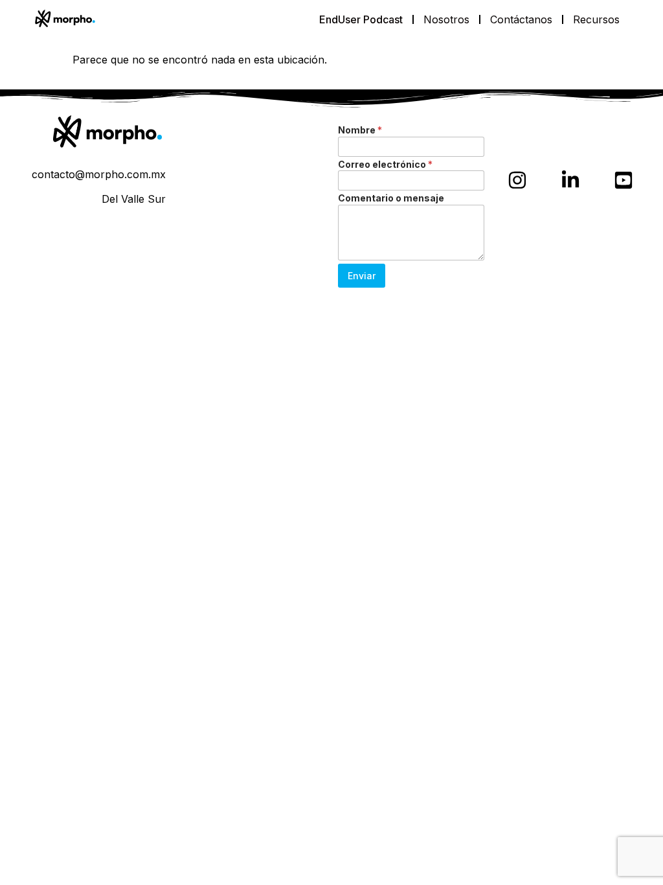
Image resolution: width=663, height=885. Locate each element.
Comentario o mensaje (391, 198)
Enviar (362, 275)
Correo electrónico (385, 164)
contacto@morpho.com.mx (99, 174)
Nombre (360, 130)
